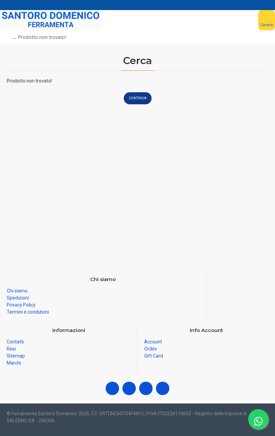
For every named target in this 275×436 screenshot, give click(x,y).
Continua (138, 98)
